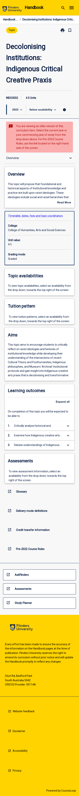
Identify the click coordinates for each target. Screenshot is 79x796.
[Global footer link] (21, 628)
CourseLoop (68, 790)
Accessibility (20, 750)
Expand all (63, 401)
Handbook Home (10, 19)
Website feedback (24, 711)
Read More (64, 203)
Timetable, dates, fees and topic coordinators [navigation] (35, 215)
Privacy (17, 770)
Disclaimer (19, 731)
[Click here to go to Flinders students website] (12, 10)
